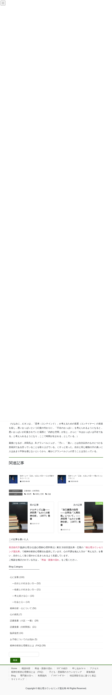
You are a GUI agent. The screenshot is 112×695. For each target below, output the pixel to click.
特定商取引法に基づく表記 (83, 675)
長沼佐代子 (14, 547)
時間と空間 (39, 494)
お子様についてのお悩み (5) (23, 639)
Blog (13, 675)
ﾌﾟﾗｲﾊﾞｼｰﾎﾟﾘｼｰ (58, 675)
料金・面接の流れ (50, 560)
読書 (49, 494)
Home (14, 668)
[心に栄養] (93, 512)
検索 (15, 660)
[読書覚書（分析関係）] (18, 512)
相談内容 (26, 668)
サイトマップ (17, 679)
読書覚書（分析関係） (32, 491)
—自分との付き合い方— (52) (26, 583)
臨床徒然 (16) (16, 633)
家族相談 (90, 672)
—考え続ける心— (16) (23, 596)
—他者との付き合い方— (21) (26, 589)
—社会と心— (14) (21, 602)
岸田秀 (28, 494)
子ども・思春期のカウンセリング (65, 672)
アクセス (94, 668)
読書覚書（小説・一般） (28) (24, 620)
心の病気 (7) (16, 614)
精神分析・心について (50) (23, 608)
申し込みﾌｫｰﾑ (78, 668)
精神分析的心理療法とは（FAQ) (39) (28, 645)
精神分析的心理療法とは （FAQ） (28, 672)
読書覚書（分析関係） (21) (23, 627)
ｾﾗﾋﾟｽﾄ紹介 (62, 668)
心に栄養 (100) (17, 577)
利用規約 (42, 675)
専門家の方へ (26, 675)
